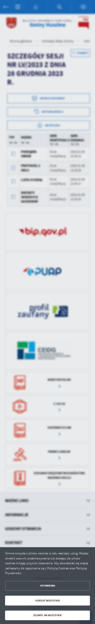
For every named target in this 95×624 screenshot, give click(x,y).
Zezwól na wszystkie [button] (47, 615)
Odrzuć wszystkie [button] (47, 600)
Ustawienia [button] (47, 586)
